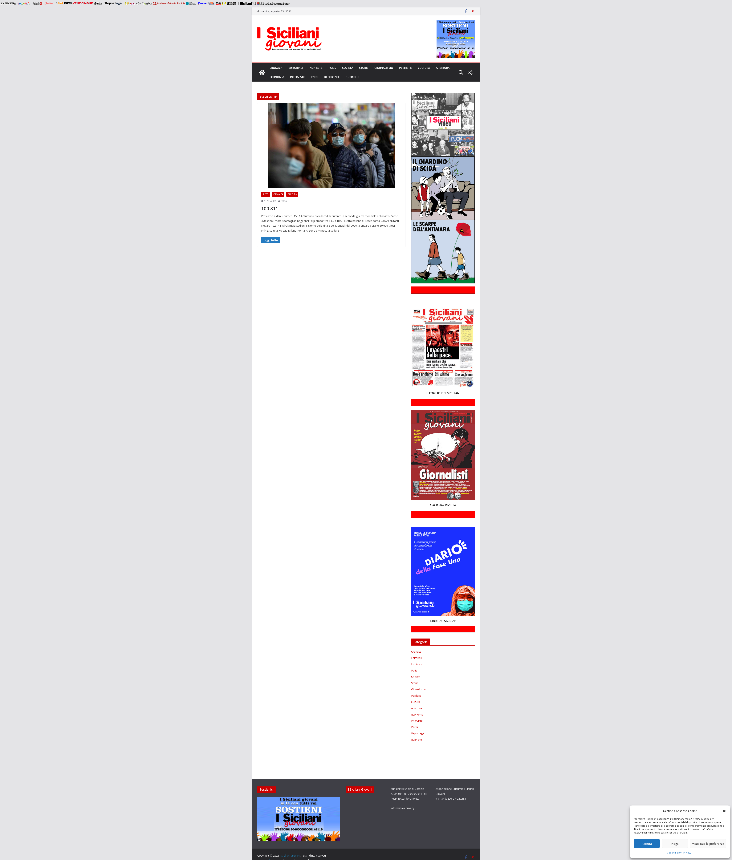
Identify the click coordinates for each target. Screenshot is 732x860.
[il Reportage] (114, 3)
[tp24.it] (211, 3)
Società (347, 68)
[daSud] (59, 3)
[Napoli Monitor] (147, 3)
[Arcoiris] (24, 3)
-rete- (265, 194)
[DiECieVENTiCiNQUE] (78, 3)
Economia (277, 77)
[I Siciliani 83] (247, 3)
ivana (284, 201)
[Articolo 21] (37, 3)
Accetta (647, 844)
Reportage (332, 77)
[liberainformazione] (132, 3)
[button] (724, 811)
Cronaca (276, 68)
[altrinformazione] (273, 3)
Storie (363, 68)
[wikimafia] (218, 3)
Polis (332, 68)
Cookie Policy (674, 852)
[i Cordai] (98, 3)
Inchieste (315, 68)
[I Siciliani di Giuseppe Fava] (231, 3)
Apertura (442, 68)
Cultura (424, 68)
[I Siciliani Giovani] (261, 72)
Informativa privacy (402, 808)
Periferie (405, 68)
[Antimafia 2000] (8, 3)
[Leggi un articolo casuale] (470, 72)
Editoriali (295, 68)
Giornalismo (383, 68)
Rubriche (352, 77)
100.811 (269, 208)
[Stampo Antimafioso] (191, 3)
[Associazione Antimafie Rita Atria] (169, 3)
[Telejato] (202, 3)
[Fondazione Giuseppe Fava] (224, 3)
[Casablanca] (49, 3)
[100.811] (331, 145)
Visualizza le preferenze (708, 844)
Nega (675, 844)
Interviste (297, 77)
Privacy (687, 852)
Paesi (314, 77)
